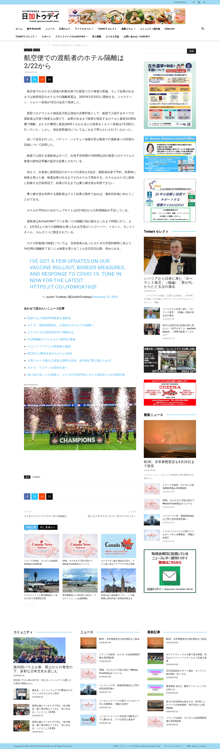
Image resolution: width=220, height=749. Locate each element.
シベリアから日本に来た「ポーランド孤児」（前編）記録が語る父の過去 (178, 312)
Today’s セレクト (107, 28)
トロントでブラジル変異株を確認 (49, 346)
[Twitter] (204, 2)
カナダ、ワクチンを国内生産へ (47, 367)
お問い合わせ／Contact (137, 36)
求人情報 (96, 36)
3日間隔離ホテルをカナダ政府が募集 (51, 339)
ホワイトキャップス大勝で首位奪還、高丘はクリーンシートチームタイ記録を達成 (186, 657)
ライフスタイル (83, 28)
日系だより (64, 28)
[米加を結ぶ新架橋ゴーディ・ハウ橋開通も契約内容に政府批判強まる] (118, 580)
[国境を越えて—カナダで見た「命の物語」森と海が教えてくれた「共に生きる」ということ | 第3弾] (21, 709)
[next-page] (31, 605)
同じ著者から (48, 527)
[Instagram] (198, 2)
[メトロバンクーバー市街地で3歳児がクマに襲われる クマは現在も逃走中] (88, 720)
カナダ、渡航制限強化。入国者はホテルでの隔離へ (60, 325)
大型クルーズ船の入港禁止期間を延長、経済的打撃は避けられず (69, 360)
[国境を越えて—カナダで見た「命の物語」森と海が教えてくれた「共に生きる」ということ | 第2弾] (21, 725)
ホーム (19, 28)
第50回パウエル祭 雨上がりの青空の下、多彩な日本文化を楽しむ (43, 669)
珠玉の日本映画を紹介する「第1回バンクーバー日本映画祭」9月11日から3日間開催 (186, 704)
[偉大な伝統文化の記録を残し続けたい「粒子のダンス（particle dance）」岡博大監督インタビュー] (152, 329)
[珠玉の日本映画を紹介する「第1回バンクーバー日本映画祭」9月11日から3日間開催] (155, 705)
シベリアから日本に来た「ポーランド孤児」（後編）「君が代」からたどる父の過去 (169, 283)
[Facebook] (193, 2)
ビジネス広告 (112, 36)
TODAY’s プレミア (25, 36)
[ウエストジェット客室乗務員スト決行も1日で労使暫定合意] (41, 580)
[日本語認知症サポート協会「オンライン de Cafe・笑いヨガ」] (155, 674)
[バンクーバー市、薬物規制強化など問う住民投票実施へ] (152, 519)
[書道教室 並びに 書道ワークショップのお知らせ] (155, 690)
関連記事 (31, 527)
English (170, 28)
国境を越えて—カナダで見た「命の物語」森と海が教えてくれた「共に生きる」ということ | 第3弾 (51, 708)
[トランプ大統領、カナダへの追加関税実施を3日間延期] (41, 546)
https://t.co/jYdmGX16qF (63, 287)
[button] (203, 29)
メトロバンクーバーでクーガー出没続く (45, 516)
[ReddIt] (42, 79)
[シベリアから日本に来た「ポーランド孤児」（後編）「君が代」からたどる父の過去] (170, 256)
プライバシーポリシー (173, 746)
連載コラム (127, 28)
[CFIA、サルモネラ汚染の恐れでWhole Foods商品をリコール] (80, 546)
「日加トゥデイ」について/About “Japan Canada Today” (136, 746)
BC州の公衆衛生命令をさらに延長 (49, 353)
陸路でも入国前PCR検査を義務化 (49, 318)
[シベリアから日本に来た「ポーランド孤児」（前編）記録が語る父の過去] (152, 313)
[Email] (49, 79)
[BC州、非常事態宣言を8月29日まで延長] (170, 439)
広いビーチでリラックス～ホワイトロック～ (112, 516)
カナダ (46, 45)
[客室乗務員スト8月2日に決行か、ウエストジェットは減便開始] (80, 580)
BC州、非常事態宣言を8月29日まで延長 (119, 639)
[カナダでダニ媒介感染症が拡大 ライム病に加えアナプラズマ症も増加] (118, 546)
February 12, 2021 (105, 297)
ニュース (50, 28)
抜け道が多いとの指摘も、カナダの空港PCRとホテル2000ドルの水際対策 (76, 374)
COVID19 (36, 477)
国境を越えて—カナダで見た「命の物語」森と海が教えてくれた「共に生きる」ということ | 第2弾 (51, 725)
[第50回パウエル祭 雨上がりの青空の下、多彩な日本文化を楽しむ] (43, 650)
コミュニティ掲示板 (150, 28)
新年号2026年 (34, 28)
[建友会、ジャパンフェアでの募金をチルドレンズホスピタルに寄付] (21, 694)
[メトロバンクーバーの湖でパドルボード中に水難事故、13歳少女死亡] (152, 535)
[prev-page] (26, 605)
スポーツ (46, 36)
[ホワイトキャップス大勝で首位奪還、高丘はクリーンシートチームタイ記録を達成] (155, 658)
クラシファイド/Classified (70, 36)
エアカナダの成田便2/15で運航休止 (50, 332)
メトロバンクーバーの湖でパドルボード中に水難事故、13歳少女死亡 (178, 534)
